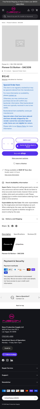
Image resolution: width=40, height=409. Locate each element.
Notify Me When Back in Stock (28, 146)
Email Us (7, 348)
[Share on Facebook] (12, 226)
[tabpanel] (20, 246)
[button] (37, 10)
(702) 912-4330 (7, 336)
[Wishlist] (33, 10)
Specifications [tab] (19, 234)
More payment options (20, 158)
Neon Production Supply (13, 404)
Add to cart (27, 140)
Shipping (4, 79)
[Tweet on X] (8, 226)
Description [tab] (6, 234)
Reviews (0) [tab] (32, 234)
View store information (12, 175)
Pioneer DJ (5, 64)
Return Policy (21, 126)
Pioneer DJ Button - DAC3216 (15, 22)
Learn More (20, 4)
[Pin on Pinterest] (16, 226)
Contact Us (6, 196)
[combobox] (20, 16)
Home (3, 22)
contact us (12, 95)
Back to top (20, 305)
